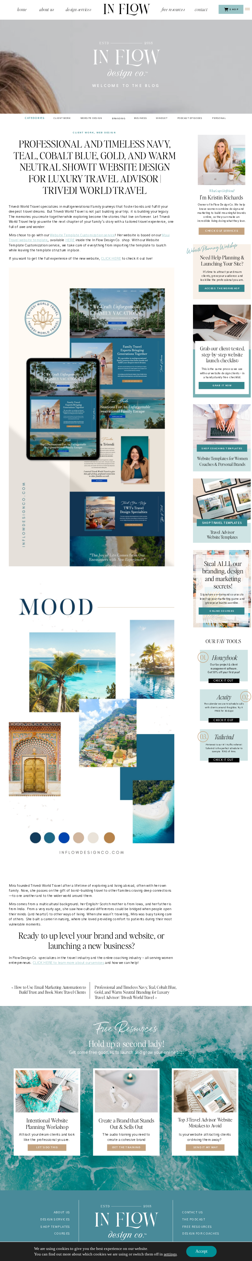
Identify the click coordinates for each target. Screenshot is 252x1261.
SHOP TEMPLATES (55, 1226)
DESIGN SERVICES (55, 1219)
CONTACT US (192, 1212)
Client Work (83, 132)
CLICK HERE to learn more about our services (68, 962)
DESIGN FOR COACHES (200, 1233)
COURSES (62, 1233)
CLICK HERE (111, 258)
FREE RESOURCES (197, 1226)
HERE (70, 240)
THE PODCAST (193, 1219)
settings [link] (170, 1254)
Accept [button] (201, 1251)
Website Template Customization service (82, 235)
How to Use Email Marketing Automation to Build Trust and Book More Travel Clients (50, 989)
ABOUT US (62, 1212)
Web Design (106, 132)
